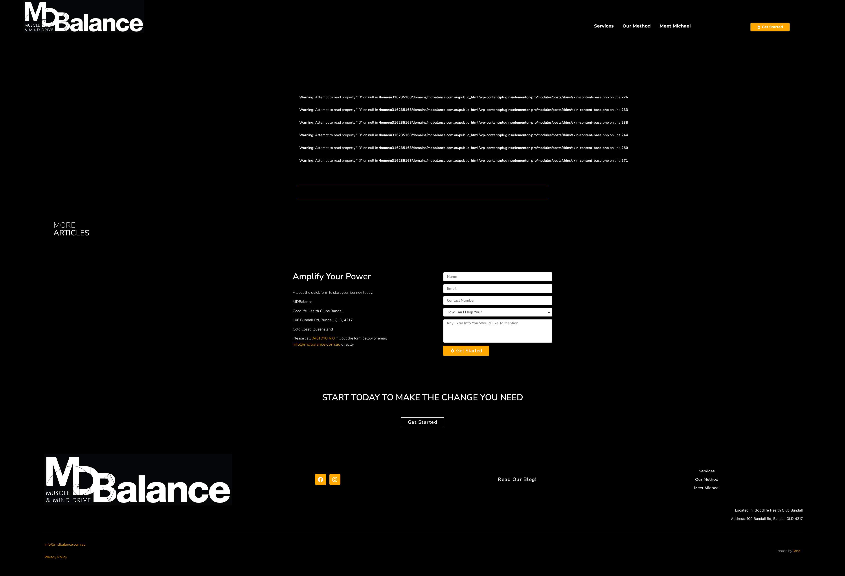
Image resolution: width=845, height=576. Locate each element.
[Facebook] (320, 479)
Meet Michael (675, 26)
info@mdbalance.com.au (316, 344)
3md (797, 551)
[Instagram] (334, 479)
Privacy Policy (55, 557)
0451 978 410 (323, 338)
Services (604, 26)
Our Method (637, 26)
